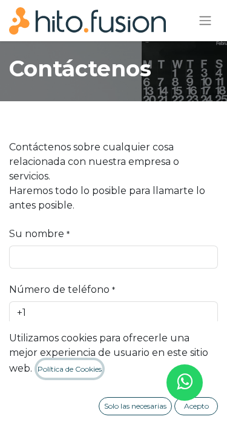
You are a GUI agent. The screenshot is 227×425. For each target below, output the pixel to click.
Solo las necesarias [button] (135, 405)
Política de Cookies (70, 368)
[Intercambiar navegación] (205, 21)
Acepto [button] (196, 405)
